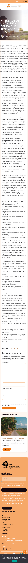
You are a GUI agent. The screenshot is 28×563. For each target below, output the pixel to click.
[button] (19, 6)
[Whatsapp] (25, 551)
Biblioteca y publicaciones (6, 526)
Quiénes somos (6, 514)
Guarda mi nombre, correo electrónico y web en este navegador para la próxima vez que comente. (14, 404)
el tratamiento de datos (14, 482)
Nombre (4, 381)
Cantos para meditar (8, 524)
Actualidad (5, 521)
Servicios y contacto (5, 529)
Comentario (5, 362)
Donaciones (23, 1)
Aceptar (14, 560)
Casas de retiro (6, 519)
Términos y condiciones (8, 516)
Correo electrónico (7, 388)
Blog (3, 522)
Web (3, 395)
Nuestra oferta (6, 517)
